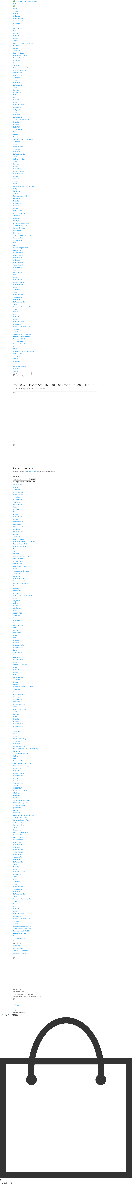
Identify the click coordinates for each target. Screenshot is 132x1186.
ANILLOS (16, 14)
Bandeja (16, 221)
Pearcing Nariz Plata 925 (21, 336)
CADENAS (16, 65)
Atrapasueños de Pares (21, 571)
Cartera (15, 48)
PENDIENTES (17, 258)
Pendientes (17, 198)
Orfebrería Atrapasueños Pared (23, 761)
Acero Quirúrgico (18, 855)
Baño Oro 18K (18, 85)
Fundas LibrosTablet (20, 55)
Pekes (15, 97)
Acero (15, 80)
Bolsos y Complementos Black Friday (25, 748)
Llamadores (17, 233)
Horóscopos (17, 92)
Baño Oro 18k (18, 28)
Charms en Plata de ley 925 (22, 307)
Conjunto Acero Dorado (21, 119)
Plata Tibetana (18, 107)
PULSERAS (16, 287)
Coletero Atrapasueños (21, 820)
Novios (15, 137)
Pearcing (16, 588)
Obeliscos (16, 216)
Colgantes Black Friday (20, 753)
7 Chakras (16, 16)
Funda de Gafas (18, 53)
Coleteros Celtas (18, 238)
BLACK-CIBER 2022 (19, 524)
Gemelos (16, 243)
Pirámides (16, 218)
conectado (32, 472)
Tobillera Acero (18, 341)
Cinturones (16, 50)
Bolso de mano (18, 532)
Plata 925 (16, 36)
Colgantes (16, 191)
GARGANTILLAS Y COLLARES (23, 139)
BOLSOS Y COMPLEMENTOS (23, 43)
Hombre (16, 33)
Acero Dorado (18, 18)
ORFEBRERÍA (17, 211)
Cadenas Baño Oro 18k (21, 68)
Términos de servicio (20, 953)
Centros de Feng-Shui (20, 226)
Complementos (18, 129)
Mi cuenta (16, 946)
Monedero (16, 60)
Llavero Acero (17, 245)
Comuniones (17, 132)
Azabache (16, 26)
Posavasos (17, 813)
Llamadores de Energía (21, 583)
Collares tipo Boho (19, 159)
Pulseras (16, 206)
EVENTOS (16, 127)
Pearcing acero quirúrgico (21, 196)
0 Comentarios (41, 388)
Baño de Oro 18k (19, 154)
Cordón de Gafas (19, 240)
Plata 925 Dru (17, 38)
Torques (16, 329)
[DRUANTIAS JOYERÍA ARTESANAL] (14, 6)
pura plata (16, 781)
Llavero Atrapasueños (20, 248)
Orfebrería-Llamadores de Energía (24, 815)
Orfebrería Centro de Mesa (22, 763)
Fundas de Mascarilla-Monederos (24, 541)
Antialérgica (17, 149)
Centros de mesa (19, 228)
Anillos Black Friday (19, 739)
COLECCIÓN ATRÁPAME (21, 566)
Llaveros (16, 586)
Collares (16, 193)
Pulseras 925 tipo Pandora (22, 926)
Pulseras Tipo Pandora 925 (22, 327)
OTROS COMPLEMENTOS (22, 235)
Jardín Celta (17, 230)
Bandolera (16, 46)
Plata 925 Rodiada (19, 105)
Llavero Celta (17, 835)
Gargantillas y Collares (20, 581)
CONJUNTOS (17, 110)
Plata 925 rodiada (19, 282)
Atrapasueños (17, 267)
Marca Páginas (18, 255)
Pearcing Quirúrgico (19, 339)
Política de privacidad (20, 950)
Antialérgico (17, 23)
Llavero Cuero (18, 250)
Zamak (15, 41)
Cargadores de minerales (21, 223)
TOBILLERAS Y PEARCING (22, 334)
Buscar (33, 479)
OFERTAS (16, 179)
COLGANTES (17, 75)
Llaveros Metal (18, 253)
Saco (14, 63)
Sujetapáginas (18, 783)
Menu (15, 4)
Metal (15, 95)
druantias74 (20, 388)
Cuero (15, 161)
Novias (15, 134)
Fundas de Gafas (18, 578)
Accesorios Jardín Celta (20, 213)
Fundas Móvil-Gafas (20, 58)
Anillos (15, 184)
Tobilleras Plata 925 (19, 344)
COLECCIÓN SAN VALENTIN (22, 596)
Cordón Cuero (18, 73)
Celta (15, 31)
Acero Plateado (18, 21)
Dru (14, 758)
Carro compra (18, 948)
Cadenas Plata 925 (19, 70)
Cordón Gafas (17, 564)
